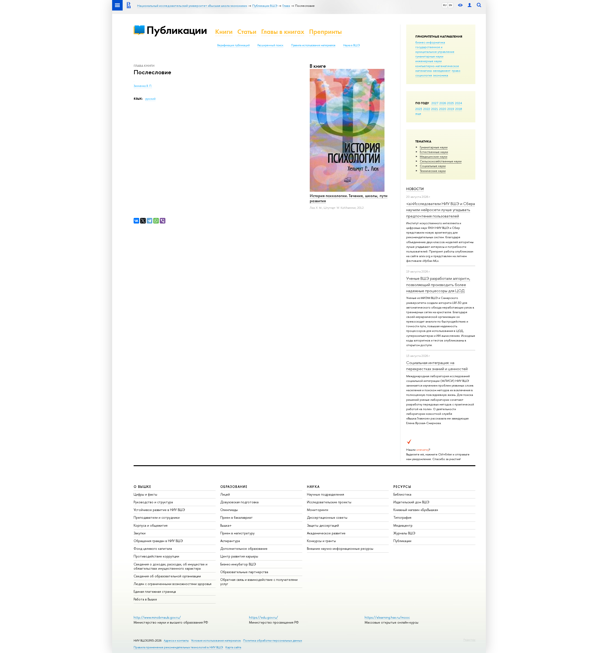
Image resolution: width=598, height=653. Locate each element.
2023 (418, 109)
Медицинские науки (433, 156)
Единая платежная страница (155, 591)
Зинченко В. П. (143, 86)
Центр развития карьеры (239, 556)
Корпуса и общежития (150, 525)
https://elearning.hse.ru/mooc (387, 617)
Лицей (225, 494)
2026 (442, 103)
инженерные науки (428, 61)
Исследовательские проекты (329, 502)
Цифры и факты (145, 494)
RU (445, 5)
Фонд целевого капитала (153, 548)
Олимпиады (229, 509)
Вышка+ (226, 525)
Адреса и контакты (176, 640)
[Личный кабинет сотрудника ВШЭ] (469, 5)
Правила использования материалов (313, 45)
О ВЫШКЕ (142, 486)
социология (423, 75)
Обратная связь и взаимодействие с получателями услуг (259, 581)
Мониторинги (317, 509)
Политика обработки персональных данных (272, 640)
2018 (458, 109)
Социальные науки (433, 166)
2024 (458, 103)
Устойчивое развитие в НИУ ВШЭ (159, 509)
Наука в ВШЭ (351, 45)
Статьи (246, 32)
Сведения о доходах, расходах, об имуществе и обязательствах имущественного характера (170, 566)
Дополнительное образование (243, 548)
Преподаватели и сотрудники (157, 517)
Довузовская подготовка (239, 502)
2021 (434, 109)
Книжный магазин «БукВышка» (415, 509)
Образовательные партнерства (244, 572)
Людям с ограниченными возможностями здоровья (172, 584)
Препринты (325, 32)
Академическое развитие (326, 533)
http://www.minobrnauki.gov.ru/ (157, 617)
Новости (415, 188)
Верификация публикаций (233, 45)
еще (418, 113)
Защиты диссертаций (323, 525)
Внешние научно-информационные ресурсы (340, 548)
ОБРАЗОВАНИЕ (233, 486)
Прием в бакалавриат (236, 517)
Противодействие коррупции (156, 556)
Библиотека (402, 494)
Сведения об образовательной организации (167, 576)
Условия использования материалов (216, 640)
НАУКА (313, 486)
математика (423, 70)
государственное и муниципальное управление (434, 49)
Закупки (140, 533)
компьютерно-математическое (437, 66)
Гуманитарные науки (434, 147)
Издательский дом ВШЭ (411, 502)
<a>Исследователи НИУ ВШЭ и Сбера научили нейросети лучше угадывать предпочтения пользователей (440, 210)
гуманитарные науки (429, 56)
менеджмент (442, 70)
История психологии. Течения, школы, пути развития (349, 198)
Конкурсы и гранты (321, 541)
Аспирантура (230, 541)
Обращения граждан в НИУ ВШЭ (158, 541)
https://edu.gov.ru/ (263, 617)
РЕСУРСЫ (402, 486)
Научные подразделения (325, 494)
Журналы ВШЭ (404, 533)
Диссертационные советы (327, 517)
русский (150, 99)
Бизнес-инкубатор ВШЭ (238, 564)
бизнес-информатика (430, 42)
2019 (450, 109)
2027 (434, 103)
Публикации (176, 30)
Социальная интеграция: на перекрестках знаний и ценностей (437, 365)
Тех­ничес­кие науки (433, 171)
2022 (426, 109)
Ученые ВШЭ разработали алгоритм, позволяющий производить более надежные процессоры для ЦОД (438, 284)
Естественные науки (434, 152)
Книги (224, 32)
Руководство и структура (153, 502)
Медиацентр (403, 525)
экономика (440, 75)
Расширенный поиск (270, 45)
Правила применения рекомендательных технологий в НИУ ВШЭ (178, 647)
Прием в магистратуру (237, 533)
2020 (442, 109)
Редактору (469, 639)
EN (450, 5)
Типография (402, 517)
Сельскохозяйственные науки (441, 161)
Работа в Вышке (145, 599)
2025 (450, 103)
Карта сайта (233, 647)
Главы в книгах (282, 32)
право (456, 70)
